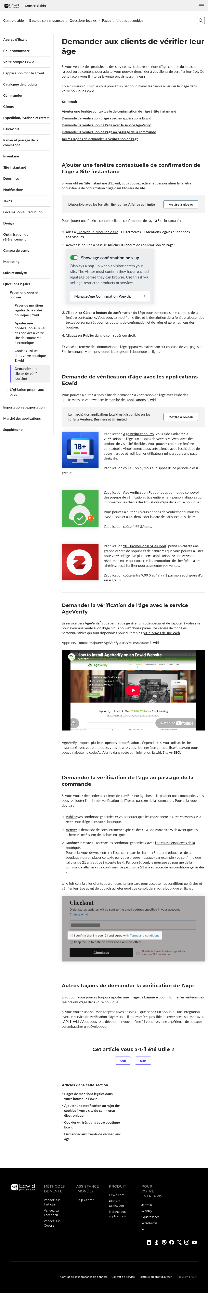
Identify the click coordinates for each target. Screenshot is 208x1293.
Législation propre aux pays (27, 392)
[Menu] (201, 5)
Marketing (11, 261)
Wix (144, 1229)
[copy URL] (123, 172)
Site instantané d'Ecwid (102, 183)
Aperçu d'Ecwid (15, 39)
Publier (71, 816)
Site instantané (14, 167)
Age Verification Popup (141, 492)
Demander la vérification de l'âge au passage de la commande (109, 132)
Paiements (11, 129)
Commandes (12, 95)
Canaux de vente (16, 250)
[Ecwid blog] (148, 1242)
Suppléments (13, 429)
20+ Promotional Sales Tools (144, 546)
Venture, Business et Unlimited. (104, 419)
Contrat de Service (123, 1276)
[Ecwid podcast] (155, 1242)
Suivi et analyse (15, 272)
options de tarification (122, 742)
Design (8, 223)
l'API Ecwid (70, 1021)
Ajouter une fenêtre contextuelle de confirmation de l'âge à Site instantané (119, 111)
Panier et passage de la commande (20, 142)
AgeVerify (92, 623)
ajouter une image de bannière (134, 997)
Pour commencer (16, 50)
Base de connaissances (46, 20)
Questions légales (82, 20)
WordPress (149, 1223)
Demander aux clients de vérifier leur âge (28, 373)
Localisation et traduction (23, 212)
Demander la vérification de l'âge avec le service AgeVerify (106, 125)
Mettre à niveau (181, 204)
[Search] (201, 20)
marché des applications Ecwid (132, 399)
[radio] (123, 1061)
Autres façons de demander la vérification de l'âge (100, 139)
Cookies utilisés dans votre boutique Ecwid (30, 355)
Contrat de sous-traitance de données (83, 1276)
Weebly (146, 1211)
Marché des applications (22, 418)
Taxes (7, 201)
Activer (71, 829)
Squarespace (150, 1217)
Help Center (85, 1200)
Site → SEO (171, 752)
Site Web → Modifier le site (97, 232)
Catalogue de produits (20, 84)
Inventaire (11, 156)
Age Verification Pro (138, 434)
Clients (8, 106)
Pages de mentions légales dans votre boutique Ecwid (29, 310)
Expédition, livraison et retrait (26, 117)
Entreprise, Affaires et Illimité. (133, 204)
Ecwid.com (117, 1195)
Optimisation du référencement (15, 237)
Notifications (13, 189)
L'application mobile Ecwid (23, 73)
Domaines (11, 178)
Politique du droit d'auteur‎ (155, 1276)
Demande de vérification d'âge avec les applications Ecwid (106, 118)
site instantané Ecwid (142, 642)
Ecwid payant (179, 747)
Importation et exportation (24, 407)
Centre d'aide (13, 20)
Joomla (146, 1205)
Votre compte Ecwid (18, 62)
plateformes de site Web (161, 633)
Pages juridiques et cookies (122, 20)
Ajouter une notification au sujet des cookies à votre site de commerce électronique (30, 332)
